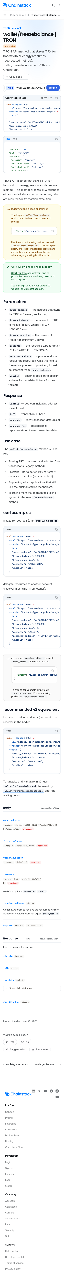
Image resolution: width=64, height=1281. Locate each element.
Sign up (9, 1168)
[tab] (8, 139)
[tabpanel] (32, 157)
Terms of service (14, 1263)
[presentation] (30, 87)
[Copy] (42, 88)
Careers (9, 1212)
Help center (11, 1251)
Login (8, 1162)
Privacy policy (13, 1268)
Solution (9, 1111)
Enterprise (10, 1123)
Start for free (19, 273)
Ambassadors (12, 1218)
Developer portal (14, 1257)
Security (9, 1230)
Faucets (9, 1174)
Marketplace (12, 1135)
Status (8, 1185)
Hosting (9, 1141)
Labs (7, 1179)
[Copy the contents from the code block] (56, 98)
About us (10, 1200)
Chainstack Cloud (14, 1147)
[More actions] (59, 5)
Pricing (9, 1117)
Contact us (11, 1206)
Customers (11, 1129)
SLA (7, 1236)
